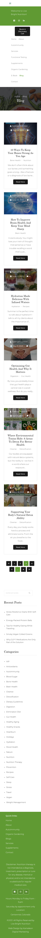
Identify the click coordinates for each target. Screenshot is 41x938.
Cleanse (9, 692)
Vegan (9, 797)
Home (17, 96)
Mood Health (12, 747)
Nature (9, 752)
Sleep (8, 782)
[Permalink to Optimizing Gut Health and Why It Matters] (20, 360)
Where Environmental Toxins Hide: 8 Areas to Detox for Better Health (20, 440)
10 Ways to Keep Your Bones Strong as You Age (20, 153)
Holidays (10, 737)
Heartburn (11, 732)
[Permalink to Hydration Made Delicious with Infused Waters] (20, 290)
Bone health (12, 682)
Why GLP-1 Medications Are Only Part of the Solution (21, 640)
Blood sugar (11, 677)
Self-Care (10, 777)
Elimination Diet (13, 712)
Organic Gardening (15, 834)
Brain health (11, 687)
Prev (8, 563)
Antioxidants (12, 666)
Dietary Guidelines (14, 702)
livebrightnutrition (20, 126)
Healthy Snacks (13, 727)
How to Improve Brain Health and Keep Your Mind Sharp (20, 224)
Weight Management (16, 802)
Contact (9, 852)
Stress (9, 787)
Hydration (10, 742)
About (9, 825)
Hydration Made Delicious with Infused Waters (20, 299)
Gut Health (11, 717)
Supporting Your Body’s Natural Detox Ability (20, 514)
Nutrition (10, 757)
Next (29, 569)
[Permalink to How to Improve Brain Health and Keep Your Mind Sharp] (20, 214)
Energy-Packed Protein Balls (19, 620)
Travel (8, 792)
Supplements (12, 848)
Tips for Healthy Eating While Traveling (19, 627)
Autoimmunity (12, 671)
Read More (20, 182)
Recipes (10, 772)
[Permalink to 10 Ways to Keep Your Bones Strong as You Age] (20, 144)
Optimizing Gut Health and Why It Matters (20, 368)
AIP (7, 661)
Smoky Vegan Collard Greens (19, 634)
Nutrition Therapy (14, 762)
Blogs (8, 839)
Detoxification (12, 697)
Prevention (11, 767)
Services (9, 843)
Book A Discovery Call (22, 31)
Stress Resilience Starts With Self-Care (21, 613)
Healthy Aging (12, 722)
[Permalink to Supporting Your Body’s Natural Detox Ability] (20, 506)
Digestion (10, 707)
